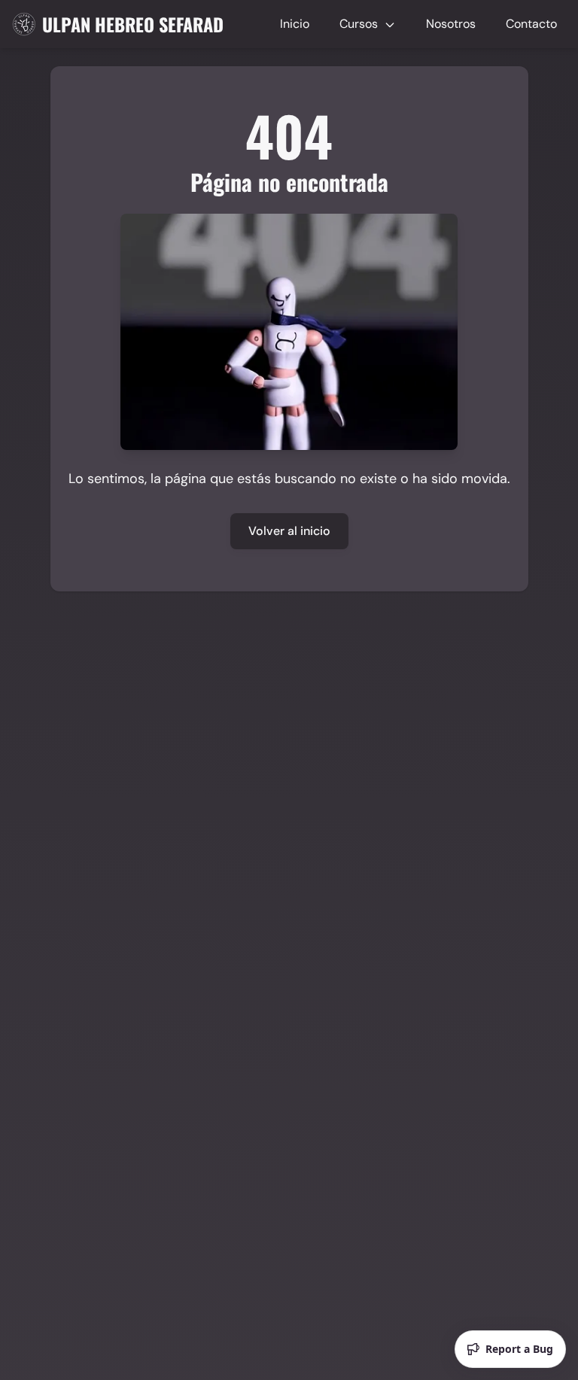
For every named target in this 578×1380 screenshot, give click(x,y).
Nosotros (451, 24)
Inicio (294, 24)
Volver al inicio (289, 531)
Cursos (360, 24)
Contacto (531, 24)
